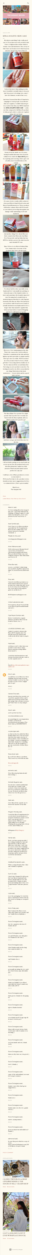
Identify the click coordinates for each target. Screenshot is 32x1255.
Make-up (16, 498)
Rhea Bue (11, 564)
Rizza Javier (11, 754)
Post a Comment (8, 1152)
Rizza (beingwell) (13, 763)
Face (12, 498)
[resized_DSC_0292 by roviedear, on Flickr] (16, 438)
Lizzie (10, 893)
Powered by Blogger (17, 1249)
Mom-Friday (12, 908)
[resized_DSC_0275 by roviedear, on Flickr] (16, 287)
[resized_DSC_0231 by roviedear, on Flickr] (16, 199)
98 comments (10, 1186)
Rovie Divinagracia (14, 921)
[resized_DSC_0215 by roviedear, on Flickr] (16, 181)
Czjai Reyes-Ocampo (14, 615)
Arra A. (10, 674)
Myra (20, 498)
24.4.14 (10, 1148)
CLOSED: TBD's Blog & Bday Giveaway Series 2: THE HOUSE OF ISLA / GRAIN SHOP (15, 1181)
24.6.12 (10, 518)
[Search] (28, 2)
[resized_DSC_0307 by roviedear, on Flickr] (16, 411)
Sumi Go (11, 874)
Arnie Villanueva (13, 546)
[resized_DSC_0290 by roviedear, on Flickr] (16, 348)
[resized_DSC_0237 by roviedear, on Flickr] (16, 87)
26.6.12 (10, 857)
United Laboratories (14, 602)
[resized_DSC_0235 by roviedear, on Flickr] (16, 232)
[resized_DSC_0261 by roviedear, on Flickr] (16, 268)
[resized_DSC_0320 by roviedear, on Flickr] (16, 460)
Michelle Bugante (13, 782)
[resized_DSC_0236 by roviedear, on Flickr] (16, 69)
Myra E (24, 498)
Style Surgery (20, 830)
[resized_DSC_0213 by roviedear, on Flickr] (16, 150)
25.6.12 (9, 705)
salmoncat (11, 1138)
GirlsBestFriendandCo (15, 862)
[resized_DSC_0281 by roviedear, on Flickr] (16, 330)
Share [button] (4, 496)
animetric (11, 770)
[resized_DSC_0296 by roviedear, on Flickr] (16, 393)
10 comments (10, 1238)
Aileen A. (11, 507)
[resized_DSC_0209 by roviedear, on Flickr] (16, 132)
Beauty (8, 498)
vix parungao (12, 731)
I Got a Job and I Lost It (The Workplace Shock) (14, 1234)
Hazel (10, 643)
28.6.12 (10, 928)
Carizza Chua (12, 694)
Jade (9, 800)
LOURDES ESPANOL (15, 628)
